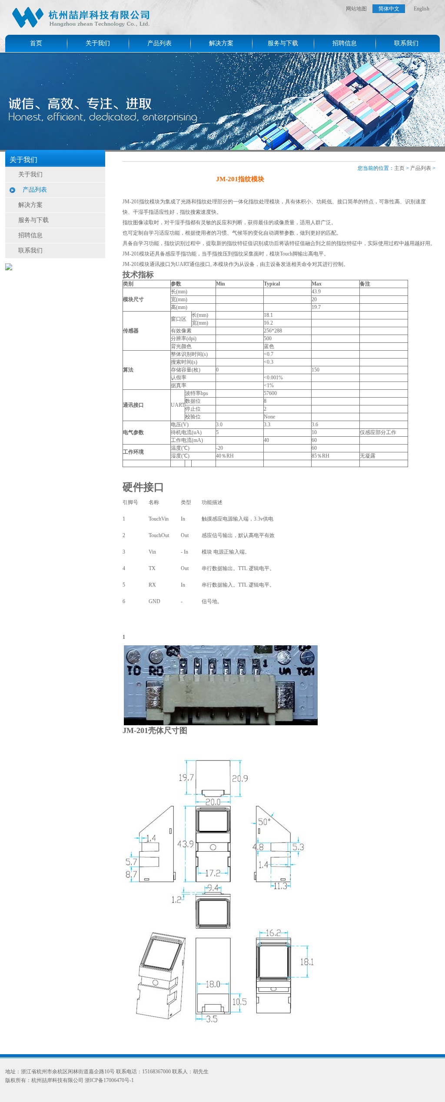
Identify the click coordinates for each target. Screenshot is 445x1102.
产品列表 (159, 43)
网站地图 (356, 9)
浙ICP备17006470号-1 (109, 1080)
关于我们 (98, 43)
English (421, 9)
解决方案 (221, 43)
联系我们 (406, 43)
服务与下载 (283, 43)
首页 (36, 43)
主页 (399, 168)
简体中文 (389, 9)
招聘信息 (344, 43)
